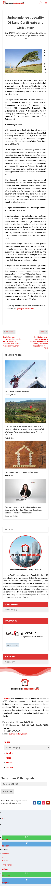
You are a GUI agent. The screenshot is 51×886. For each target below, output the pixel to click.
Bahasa (9, 767)
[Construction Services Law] (25, 374)
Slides (9, 763)
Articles (19, 33)
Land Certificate (29, 33)
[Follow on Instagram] (43, 803)
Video (8, 758)
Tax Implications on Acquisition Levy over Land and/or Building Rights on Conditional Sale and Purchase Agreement (24, 510)
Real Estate (10, 36)
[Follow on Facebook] (34, 803)
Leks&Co (33, 578)
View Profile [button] (12, 645)
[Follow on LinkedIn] (39, 803)
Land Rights (40, 33)
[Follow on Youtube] (48, 803)
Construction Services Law (17, 392)
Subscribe (7, 791)
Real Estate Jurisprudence (25, 36)
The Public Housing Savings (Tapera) (21, 472)
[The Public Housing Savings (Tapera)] (25, 454)
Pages (7, 742)
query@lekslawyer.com (25, 309)
